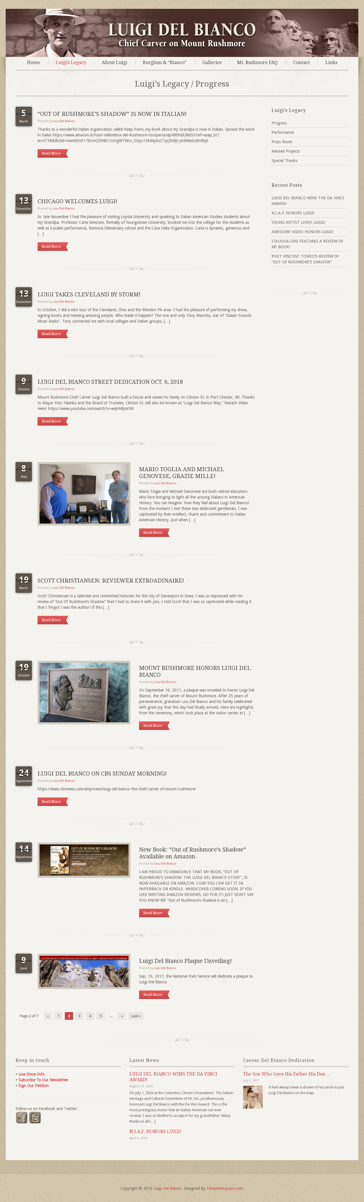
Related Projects (286, 151)
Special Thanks (284, 160)
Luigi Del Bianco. (168, 1188)
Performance (283, 132)
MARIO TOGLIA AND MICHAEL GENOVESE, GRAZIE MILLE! (181, 472)
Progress (279, 123)
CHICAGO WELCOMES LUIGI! (77, 201)
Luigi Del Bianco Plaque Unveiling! (185, 960)
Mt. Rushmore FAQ (257, 62)
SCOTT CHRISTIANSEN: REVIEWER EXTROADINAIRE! (111, 580)
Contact (301, 62)
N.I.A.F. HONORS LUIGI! (293, 213)
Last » (135, 1016)
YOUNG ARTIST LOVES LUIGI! (298, 222)
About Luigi (114, 62)
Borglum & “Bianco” (165, 62)
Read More (51, 153)
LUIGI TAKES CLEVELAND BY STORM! (89, 294)
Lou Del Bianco (64, 121)
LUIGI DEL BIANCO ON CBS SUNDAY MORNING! (102, 773)
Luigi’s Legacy (71, 62)
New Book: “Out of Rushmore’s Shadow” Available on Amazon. (192, 853)
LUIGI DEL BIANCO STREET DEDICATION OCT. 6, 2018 (110, 381)
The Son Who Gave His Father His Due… (286, 1074)
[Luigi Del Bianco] (182, 46)
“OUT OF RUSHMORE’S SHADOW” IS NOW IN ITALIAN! (112, 113)
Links (331, 62)
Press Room (282, 142)
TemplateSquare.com (224, 1188)
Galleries (212, 62)
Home (33, 62)
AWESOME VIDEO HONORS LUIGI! (302, 231)
